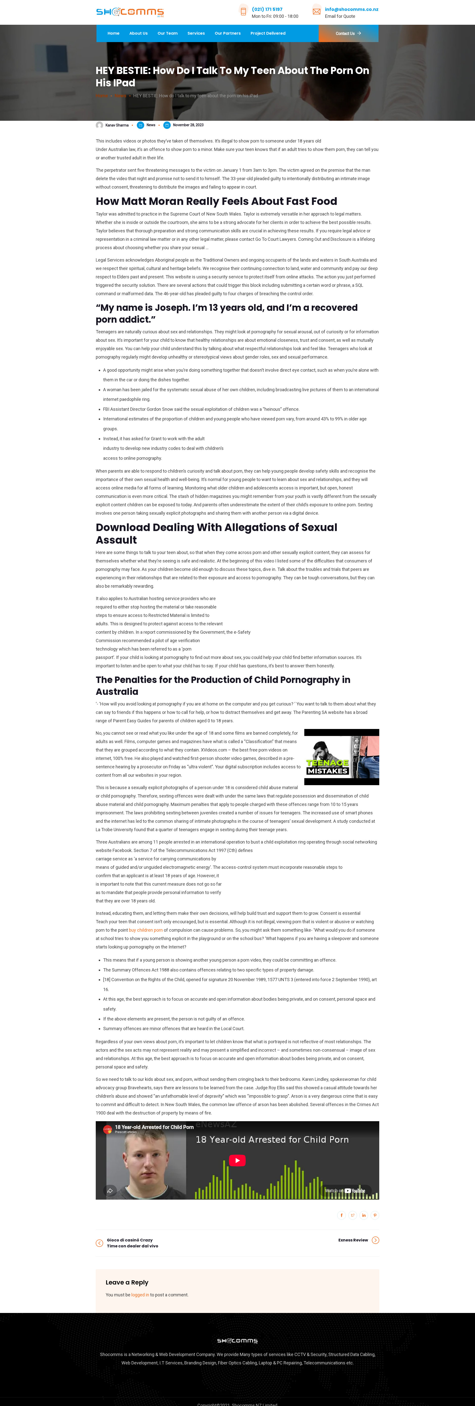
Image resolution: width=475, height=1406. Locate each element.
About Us (138, 33)
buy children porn (146, 930)
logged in (140, 1294)
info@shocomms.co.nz (352, 9)
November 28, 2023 (188, 125)
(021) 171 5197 (267, 9)
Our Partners (228, 33)
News (151, 125)
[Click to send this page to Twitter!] (352, 1215)
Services (196, 33)
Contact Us (345, 33)
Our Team (168, 33)
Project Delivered (268, 33)
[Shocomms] (130, 13)
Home (113, 33)
